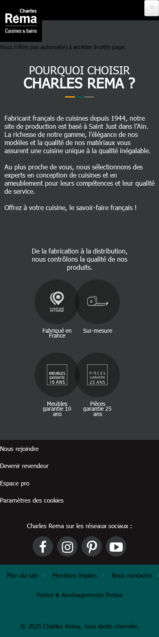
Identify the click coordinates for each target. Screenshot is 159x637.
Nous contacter (132, 575)
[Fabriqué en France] (57, 302)
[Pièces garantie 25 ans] (97, 375)
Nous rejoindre (19, 448)
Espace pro (14, 483)
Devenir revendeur (24, 466)
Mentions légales (75, 575)
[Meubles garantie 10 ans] (57, 375)
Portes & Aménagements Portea (80, 595)
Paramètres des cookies (32, 500)
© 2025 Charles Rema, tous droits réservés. (79, 626)
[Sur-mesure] (97, 302)
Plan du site (22, 575)
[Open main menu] (151, 8)
